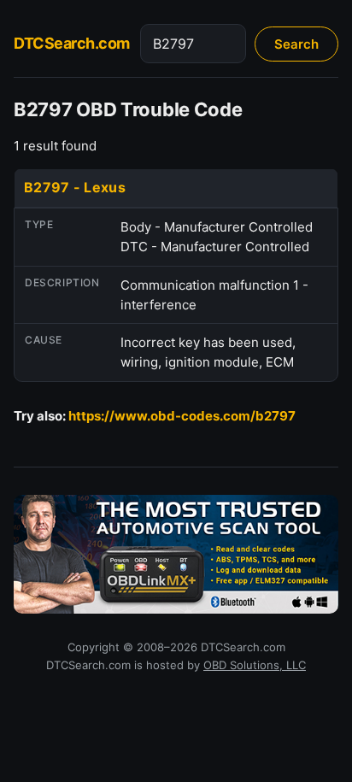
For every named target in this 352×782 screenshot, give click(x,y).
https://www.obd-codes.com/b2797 (182, 416)
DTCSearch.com (72, 43)
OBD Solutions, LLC (254, 665)
